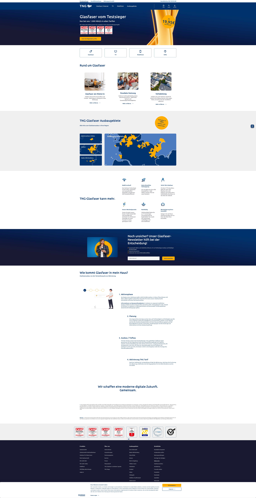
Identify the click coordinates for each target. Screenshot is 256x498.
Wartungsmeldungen (159, 455)
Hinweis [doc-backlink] (81, 417)
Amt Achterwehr (133, 449)
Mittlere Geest (132, 463)
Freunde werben (158, 469)
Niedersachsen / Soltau (88, 136)
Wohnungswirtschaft (109, 1)
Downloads (156, 475)
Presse (106, 460)
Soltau (130, 472)
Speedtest (156, 477)
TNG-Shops (107, 469)
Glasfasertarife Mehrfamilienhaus (88, 452)
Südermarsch (132, 480)
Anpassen (171, 489)
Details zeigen (94, 495)
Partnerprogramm (109, 455)
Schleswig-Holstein (115, 136)
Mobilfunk (82, 466)
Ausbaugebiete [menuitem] (132, 6)
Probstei (131, 469)
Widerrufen (157, 460)
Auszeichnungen (108, 452)
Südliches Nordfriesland (135, 477)
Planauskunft (108, 463)
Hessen (83, 147)
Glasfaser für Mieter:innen (86, 455)
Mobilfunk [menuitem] (120, 6)
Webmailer (156, 480)
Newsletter (156, 472)
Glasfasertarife (83, 449)
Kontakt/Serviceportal (159, 449)
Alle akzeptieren (172, 485)
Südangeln (131, 475)
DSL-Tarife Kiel (83, 460)
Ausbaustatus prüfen (159, 452)
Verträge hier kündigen (159, 458)
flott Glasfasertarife (84, 458)
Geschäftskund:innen (96, 1)
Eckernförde (132, 455)
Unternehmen (108, 449)
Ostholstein (132, 466)
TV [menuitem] (113, 6)
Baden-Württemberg (87, 158)
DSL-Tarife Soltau (84, 463)
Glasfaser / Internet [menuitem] (102, 6)
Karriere (106, 458)
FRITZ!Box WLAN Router (85, 469)
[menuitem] (162, 6)
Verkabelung (157, 466)
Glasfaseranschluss (158, 463)
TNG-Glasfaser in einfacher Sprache (113, 466)
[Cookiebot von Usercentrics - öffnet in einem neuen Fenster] (82, 495)
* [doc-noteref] (171, 24)
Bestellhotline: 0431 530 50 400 (168, 1)
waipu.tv (82, 472)
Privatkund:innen (84, 1)
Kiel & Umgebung (133, 460)
